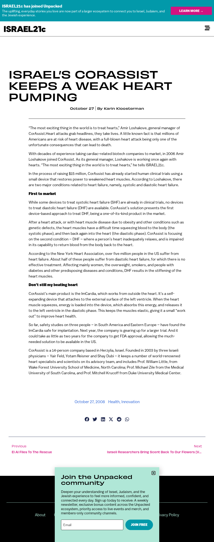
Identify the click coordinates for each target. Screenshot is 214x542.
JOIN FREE (139, 525)
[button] (153, 473)
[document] (107, 271)
